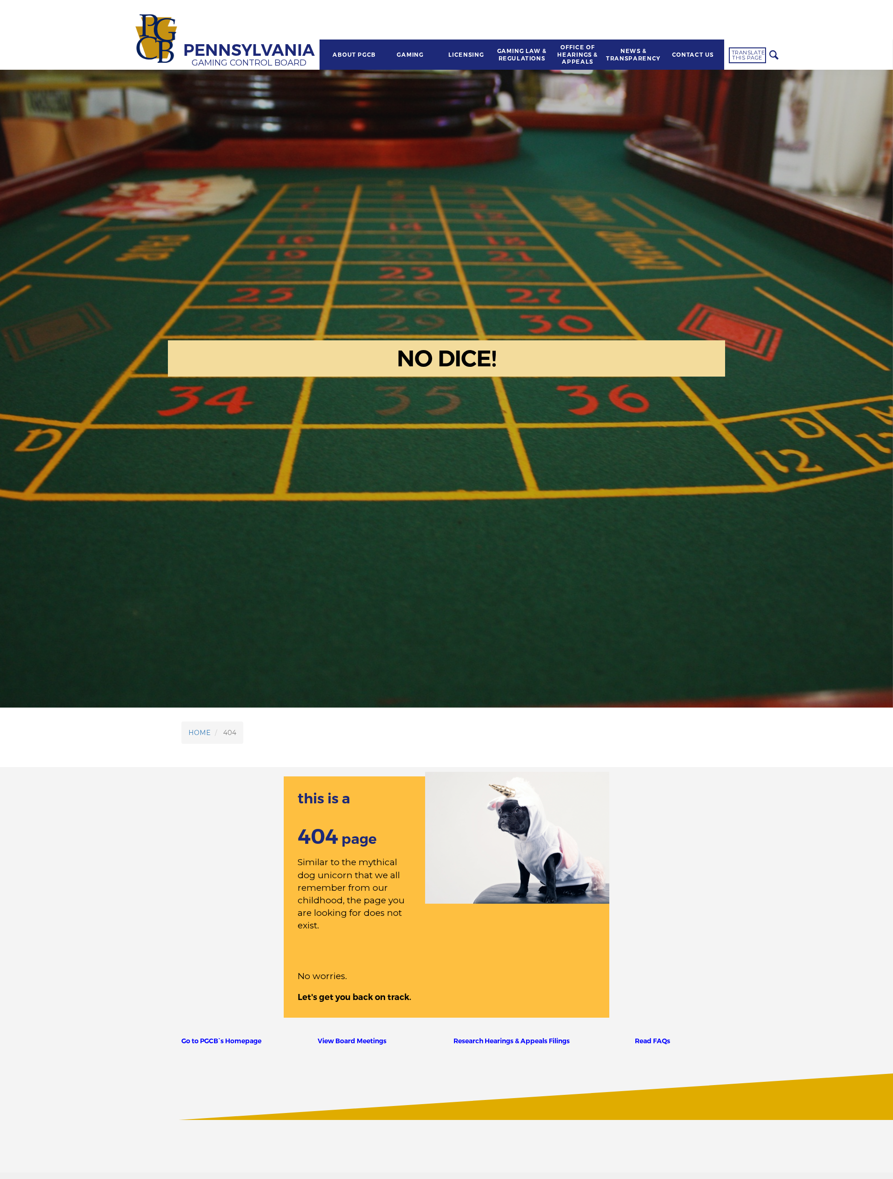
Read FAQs (652, 1041)
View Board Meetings (352, 1041)
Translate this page (748, 55)
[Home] (157, 39)
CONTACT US (692, 55)
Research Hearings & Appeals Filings (511, 1041)
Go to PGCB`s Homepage (221, 1041)
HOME (199, 733)
